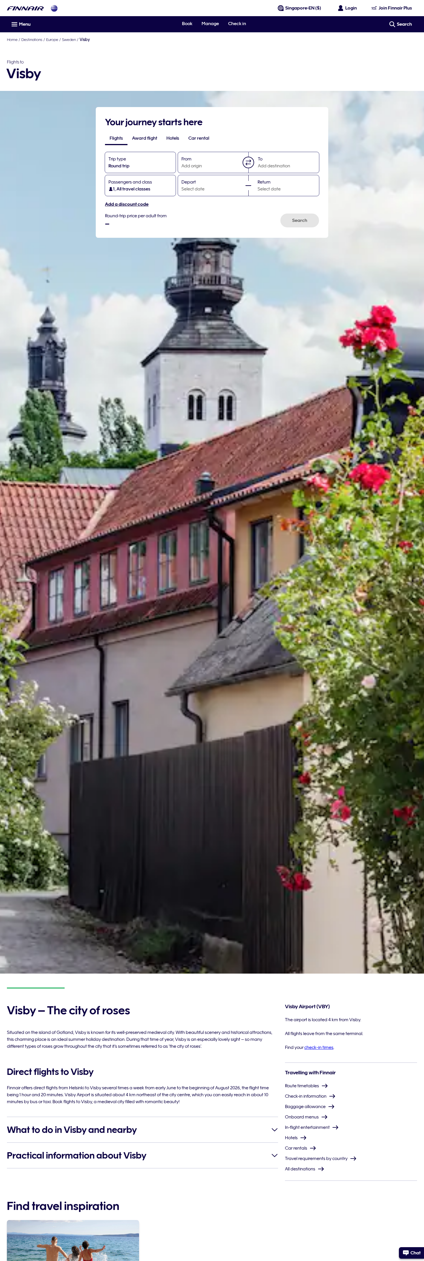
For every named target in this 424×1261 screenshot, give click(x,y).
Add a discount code (127, 204)
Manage (210, 23)
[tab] (116, 138)
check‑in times (318, 1047)
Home (12, 39)
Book (187, 23)
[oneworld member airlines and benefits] (54, 8)
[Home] (25, 8)
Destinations (31, 39)
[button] (248, 162)
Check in (237, 23)
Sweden (69, 39)
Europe (52, 39)
